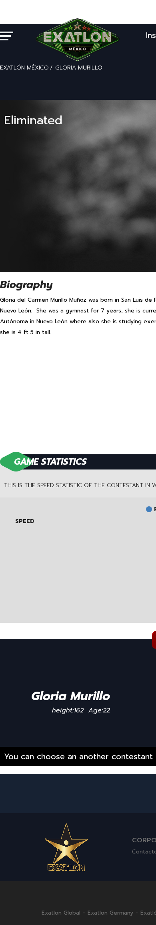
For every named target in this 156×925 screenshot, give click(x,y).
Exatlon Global (61, 913)
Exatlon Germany (110, 913)
